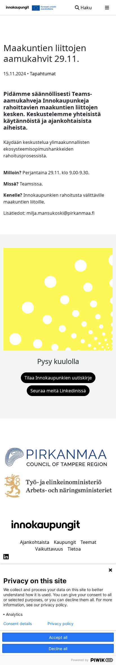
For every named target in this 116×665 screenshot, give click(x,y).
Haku (85, 7)
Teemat (88, 542)
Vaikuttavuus (49, 549)
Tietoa (74, 549)
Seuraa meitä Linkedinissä (58, 391)
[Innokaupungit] (17, 7)
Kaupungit (65, 542)
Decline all (58, 648)
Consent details (17, 623)
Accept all (58, 637)
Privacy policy (60, 623)
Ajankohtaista (34, 542)
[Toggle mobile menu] (107, 7)
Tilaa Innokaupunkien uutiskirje (58, 378)
